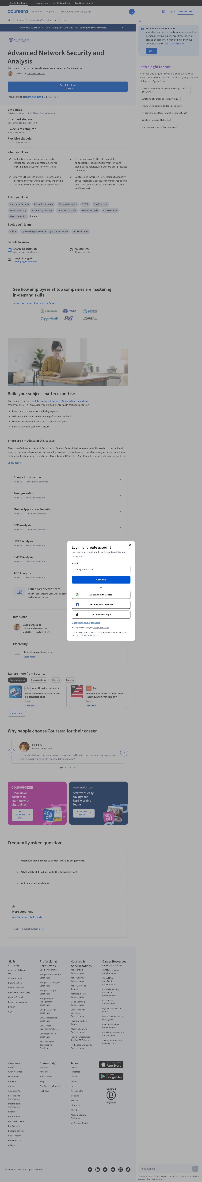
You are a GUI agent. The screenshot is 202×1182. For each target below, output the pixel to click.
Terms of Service (87, 635)
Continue (101, 579)
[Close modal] (130, 545)
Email (76, 563)
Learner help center (101, 627)
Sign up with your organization (86, 622)
